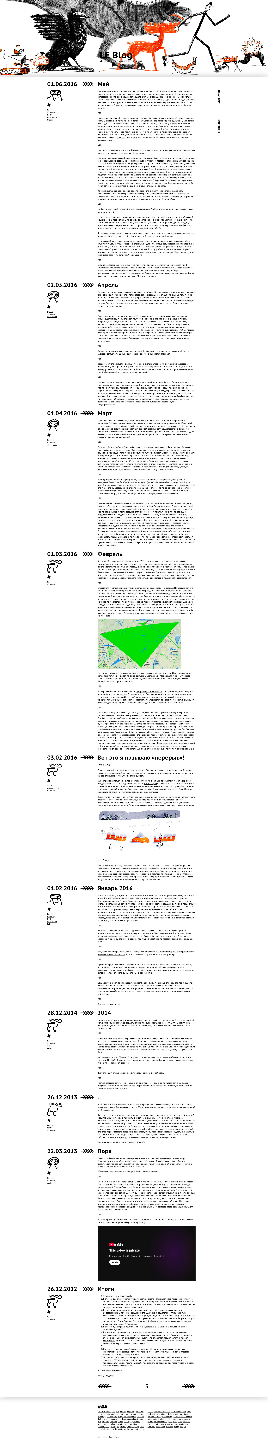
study (49, 1183)
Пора (79, 1151)
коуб (107, 982)
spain (170, 1421)
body (49, 115)
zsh (185, 1426)
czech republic (130, 1416)
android (123, 1411)
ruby (188, 1419)
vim (167, 1426)
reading (166, 1419)
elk (133, 1419)
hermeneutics (117, 1424)
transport (151, 1426)
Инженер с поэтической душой (121, 61)
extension (139, 1419)
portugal (184, 1414)
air (114, 1411)
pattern (178, 1414)
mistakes (126, 1429)
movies (167, 1411)
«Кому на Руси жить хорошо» (140, 264)
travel (158, 1426)
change (121, 1416)
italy (107, 1426)
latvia (142, 1426)
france (120, 1421)
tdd (172, 1424)
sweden (151, 1424)
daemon (140, 1416)
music (173, 1411)
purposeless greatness (182, 1416)
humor (126, 1424)
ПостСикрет (109, 1340)
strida (175, 1421)
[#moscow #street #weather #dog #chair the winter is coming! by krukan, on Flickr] (128, 1171)
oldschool (170, 1414)
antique (107, 1414)
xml (181, 1426)
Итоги (80, 1288)
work (49, 1046)
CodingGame (187, 385)
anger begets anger (135, 1411)
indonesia (102, 1426)
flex (107, 1421)
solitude (163, 1421)
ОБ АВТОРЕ (219, 97)
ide (131, 1424)
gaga (131, 1421)
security (151, 1421)
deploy (122, 1419)
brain (100, 1416)
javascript (124, 1426)
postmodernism (154, 1416)
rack (157, 1419)
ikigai (135, 1424)
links (49, 924)
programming (53, 788)
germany (101, 1424)
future (49, 785)
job (129, 1426)
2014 (79, 1012)
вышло (119, 305)
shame (157, 1421)
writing (176, 1426)
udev (163, 1426)
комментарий (150, 783)
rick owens (181, 1419)
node (150, 1414)
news (189, 1411)
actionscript (108, 1411)
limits (49, 1048)
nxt (153, 1414)
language (135, 1426)
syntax (167, 1424)
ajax (117, 1411)
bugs (104, 1416)
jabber (112, 1426)
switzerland (159, 1424)
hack (110, 1424)
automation (115, 1414)
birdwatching (134, 1414)
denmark (114, 1419)
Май (78, 84)
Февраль (84, 553)
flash (104, 1421)
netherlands (181, 1411)
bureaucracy (112, 1416)
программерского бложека (149, 691)
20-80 (100, 1411)
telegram (178, 1424)
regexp (173, 1419)
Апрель (82, 284)
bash (123, 1414)
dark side (101, 1419)
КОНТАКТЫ (219, 126)
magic (120, 1429)
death (108, 1419)
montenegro (159, 1411)
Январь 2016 (90, 888)
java (117, 1426)
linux (109, 1429)
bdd (126, 1414)
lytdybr (50, 110)
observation (52, 117)
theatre (50, 120)
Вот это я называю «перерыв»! (115, 757)
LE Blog (116, 55)
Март (79, 413)
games (137, 1421)
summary (51, 112)
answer (101, 1414)
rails (161, 1419)
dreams (128, 1419)
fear (99, 1421)
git (106, 1424)
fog (111, 1421)
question (151, 1419)
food (115, 1421)
